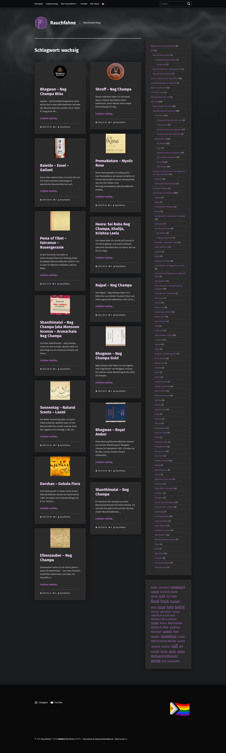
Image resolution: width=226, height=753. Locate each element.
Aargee (158, 197)
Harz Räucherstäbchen (166, 157)
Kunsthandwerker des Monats (163, 83)
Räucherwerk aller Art (160, 97)
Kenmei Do (159, 363)
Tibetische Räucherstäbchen (169, 134)
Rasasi (157, 474)
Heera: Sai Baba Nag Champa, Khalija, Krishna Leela (112, 229)
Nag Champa (175, 622)
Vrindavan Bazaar (162, 563)
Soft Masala (161, 166)
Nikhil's (158, 405)
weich (181, 651)
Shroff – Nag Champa (113, 89)
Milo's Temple (160, 391)
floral (155, 601)
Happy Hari (160, 317)
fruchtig (175, 601)
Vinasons (158, 558)
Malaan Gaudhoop (162, 386)
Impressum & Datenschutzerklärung (98, 739)
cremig (155, 591)
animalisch (164, 587)
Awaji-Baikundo (161, 247)
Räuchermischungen (161, 55)
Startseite (39, 4)
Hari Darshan (160, 321)
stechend (155, 646)
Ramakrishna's (161, 470)
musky (155, 622)
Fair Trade (171, 596)
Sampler (155, 636)
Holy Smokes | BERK (163, 335)
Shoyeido (159, 498)
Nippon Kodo (160, 409)
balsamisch (178, 587)
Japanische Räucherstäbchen (169, 129)
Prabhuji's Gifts (161, 442)
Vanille (164, 651)
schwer (181, 636)
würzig (156, 661)
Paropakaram (160, 428)
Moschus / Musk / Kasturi (164, 619)
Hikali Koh (159, 330)
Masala (160, 162)
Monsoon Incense (162, 395)
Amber (154, 587)
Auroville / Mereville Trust (166, 242)
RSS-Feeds (94, 4)
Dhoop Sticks (162, 125)
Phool (157, 437)
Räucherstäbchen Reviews (164, 111)
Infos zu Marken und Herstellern (164, 78)
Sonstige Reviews (160, 188)
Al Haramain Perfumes (164, 207)
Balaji (157, 256)
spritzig (181, 641)
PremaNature (160, 446)
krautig (175, 611)
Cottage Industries (164, 238)
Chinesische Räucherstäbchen (169, 120)
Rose (176, 631)
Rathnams (159, 484)
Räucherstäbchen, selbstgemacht (167, 69)
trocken (155, 651)
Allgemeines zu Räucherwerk (163, 46)
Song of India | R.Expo (164, 507)
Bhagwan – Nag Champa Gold (108, 355)
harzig (161, 607)
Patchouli (156, 631)
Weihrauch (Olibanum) (164, 656)
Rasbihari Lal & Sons (164, 479)
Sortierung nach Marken (163, 193)
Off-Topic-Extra (157, 92)
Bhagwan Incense (162, 261)
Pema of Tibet (160, 433)
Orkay (157, 414)
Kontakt (84, 4)
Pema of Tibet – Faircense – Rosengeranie (53, 243)
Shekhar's (159, 493)
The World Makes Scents (165, 539)
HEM (157, 326)
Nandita (158, 400)
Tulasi (157, 544)
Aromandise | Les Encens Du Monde (170, 216)
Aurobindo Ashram (162, 228)
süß (175, 646)
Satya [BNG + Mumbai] (164, 488)
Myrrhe (163, 623)
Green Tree (159, 307)
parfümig (175, 627)
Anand (157, 211)
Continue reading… (49, 118)
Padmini (158, 419)
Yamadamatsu (161, 567)
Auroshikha (161, 233)
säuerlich (165, 646)
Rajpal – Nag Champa (113, 285)
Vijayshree (159, 553)
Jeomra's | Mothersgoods (165, 354)
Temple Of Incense (162, 530)
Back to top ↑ (121, 739)
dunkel (154, 596)
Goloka (157, 303)
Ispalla (157, 344)
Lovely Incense (161, 381)
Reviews (154, 101)
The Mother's (160, 535)
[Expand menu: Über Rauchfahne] (77, 3)
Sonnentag (159, 512)
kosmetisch (165, 611)
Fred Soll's (159, 298)
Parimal (158, 423)
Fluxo (159, 148)
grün (153, 607)
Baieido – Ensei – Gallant (54, 167)
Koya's (157, 377)
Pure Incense (160, 451)
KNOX (157, 372)
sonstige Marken (162, 516)
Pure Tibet (159, 456)
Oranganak (161, 64)
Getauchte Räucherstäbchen (169, 153)
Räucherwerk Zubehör (162, 74)
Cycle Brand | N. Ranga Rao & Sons (169, 265)
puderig (167, 631)
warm (172, 651)
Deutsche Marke (169, 591)
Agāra (157, 202)
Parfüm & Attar (160, 627)
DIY (152, 50)
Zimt (164, 661)
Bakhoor (158, 179)
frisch (164, 601)
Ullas (157, 549)
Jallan (157, 349)
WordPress (70, 739)
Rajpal (157, 465)
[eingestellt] (173, 661)
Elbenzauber (160, 281)
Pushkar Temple (161, 460)
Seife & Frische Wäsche (163, 640)
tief (181, 646)
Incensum (159, 340)
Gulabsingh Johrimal (163, 312)
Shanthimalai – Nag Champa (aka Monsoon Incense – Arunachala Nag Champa (59, 329)
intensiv (155, 611)
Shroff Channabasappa (164, 502)
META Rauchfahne (158, 88)
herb (170, 607)
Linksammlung (52, 4)
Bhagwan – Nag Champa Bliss (53, 91)
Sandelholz (169, 636)
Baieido (158, 252)
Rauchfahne (63, 23)
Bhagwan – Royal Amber (110, 432)
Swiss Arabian (160, 525)
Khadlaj (158, 368)
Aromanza (159, 224)
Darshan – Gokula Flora (60, 483)
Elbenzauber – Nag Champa (56, 557)
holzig (179, 607)
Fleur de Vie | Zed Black (165, 293)
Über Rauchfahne (68, 4)
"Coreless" (159, 115)
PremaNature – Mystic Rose (114, 163)
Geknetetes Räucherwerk (165, 60)
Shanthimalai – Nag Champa (112, 491)
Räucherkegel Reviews (162, 106)
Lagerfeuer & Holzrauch (163, 615)
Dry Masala (161, 143)
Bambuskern (160, 139)
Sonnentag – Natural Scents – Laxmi (57, 409)
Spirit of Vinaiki (161, 521)
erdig (162, 596)
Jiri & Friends (160, 358)
